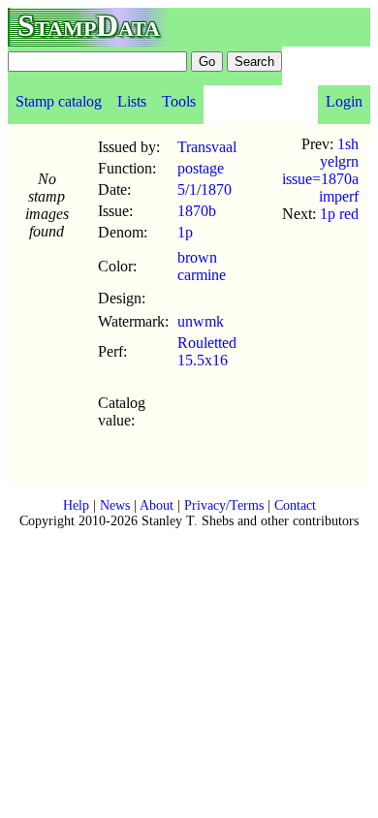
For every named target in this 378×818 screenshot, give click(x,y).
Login (344, 101)
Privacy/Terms (224, 505)
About (156, 505)
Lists (131, 101)
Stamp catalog (59, 101)
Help (76, 505)
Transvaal (206, 147)
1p (185, 232)
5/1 (187, 189)
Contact (295, 505)
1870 (216, 189)
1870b (196, 211)
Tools (179, 101)
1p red (339, 213)
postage (200, 168)
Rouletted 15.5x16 (206, 351)
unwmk (200, 321)
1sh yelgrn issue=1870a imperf (320, 170)
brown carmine (201, 266)
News (115, 505)
